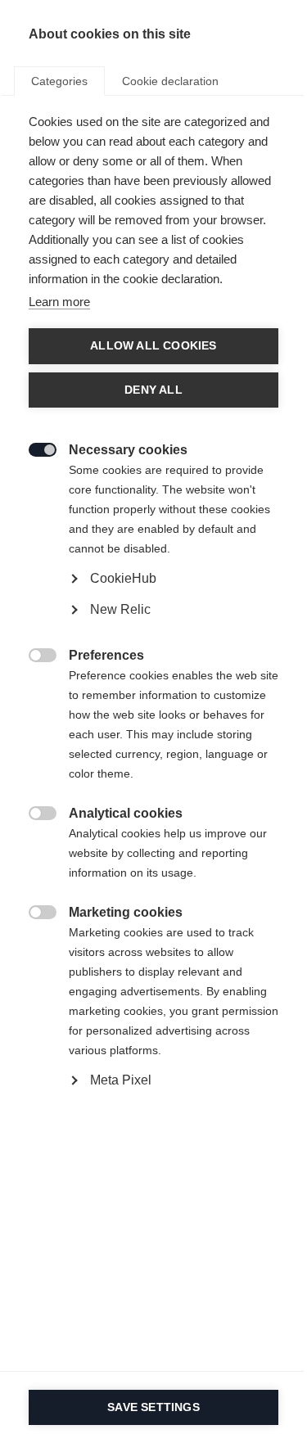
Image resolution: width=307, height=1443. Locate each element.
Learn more (59, 302)
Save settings (153, 1407)
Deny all (153, 390)
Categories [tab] (59, 81)
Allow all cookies (153, 346)
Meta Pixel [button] (120, 1080)
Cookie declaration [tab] (170, 81)
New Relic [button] (120, 609)
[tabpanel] (153, 639)
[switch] (34, 448)
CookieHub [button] (123, 578)
